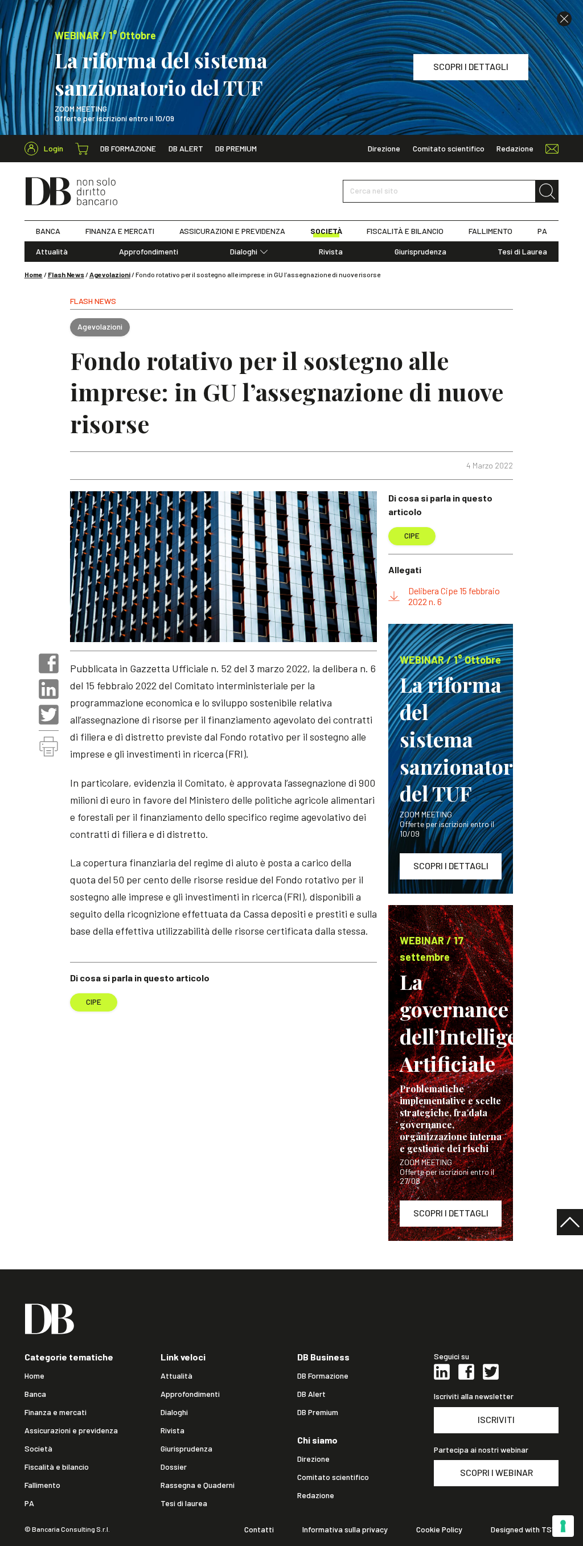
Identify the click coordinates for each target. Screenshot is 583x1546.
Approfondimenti (148, 251)
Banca (35, 1394)
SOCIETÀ (326, 231)
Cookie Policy (439, 1529)
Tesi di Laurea (522, 251)
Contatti (259, 1529)
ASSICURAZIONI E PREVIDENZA (232, 231)
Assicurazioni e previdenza (71, 1430)
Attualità (52, 251)
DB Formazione (128, 148)
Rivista (331, 251)
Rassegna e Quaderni (198, 1485)
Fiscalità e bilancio (56, 1466)
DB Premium (236, 148)
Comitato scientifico (449, 148)
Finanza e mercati (55, 1412)
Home (33, 274)
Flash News (66, 274)
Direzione (384, 148)
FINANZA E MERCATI (119, 231)
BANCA (48, 231)
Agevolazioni (109, 274)
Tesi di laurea (184, 1503)
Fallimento (42, 1485)
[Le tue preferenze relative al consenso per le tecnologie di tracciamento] (563, 1526)
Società (38, 1448)
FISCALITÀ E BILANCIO (405, 231)
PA (542, 231)
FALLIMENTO (490, 231)
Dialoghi (243, 251)
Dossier (174, 1466)
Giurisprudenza (420, 251)
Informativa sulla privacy (345, 1529)
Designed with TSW (525, 1529)
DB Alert (186, 148)
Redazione (514, 148)
